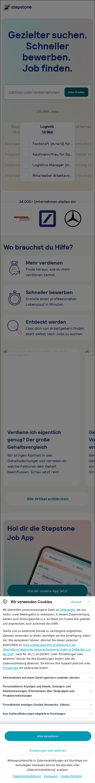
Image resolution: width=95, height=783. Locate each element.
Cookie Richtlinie (71, 776)
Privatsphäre (11, 668)
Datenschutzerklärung (27, 776)
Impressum (51, 776)
